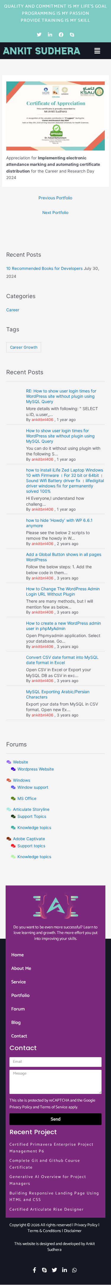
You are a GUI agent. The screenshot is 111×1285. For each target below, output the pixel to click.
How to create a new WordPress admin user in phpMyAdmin (63, 626)
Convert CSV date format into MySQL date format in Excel (62, 660)
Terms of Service (53, 1107)
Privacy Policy (20, 1107)
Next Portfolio (55, 212)
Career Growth (24, 347)
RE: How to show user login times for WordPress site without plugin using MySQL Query (61, 396)
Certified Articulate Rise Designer (46, 1209)
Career (12, 310)
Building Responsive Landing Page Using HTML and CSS (54, 1196)
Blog (16, 1023)
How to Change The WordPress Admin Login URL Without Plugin (63, 591)
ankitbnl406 (42, 419)
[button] (97, 50)
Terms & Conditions (44, 1231)
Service (18, 982)
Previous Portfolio (55, 197)
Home (17, 955)
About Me (21, 968)
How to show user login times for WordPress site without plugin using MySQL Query (60, 436)
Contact (19, 1036)
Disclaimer (73, 1231)
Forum (18, 1009)
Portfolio (20, 996)
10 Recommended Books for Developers (44, 268)
